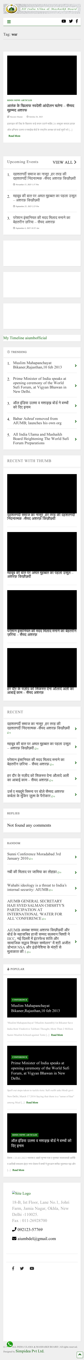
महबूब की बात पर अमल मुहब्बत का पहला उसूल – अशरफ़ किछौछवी (40, 575)
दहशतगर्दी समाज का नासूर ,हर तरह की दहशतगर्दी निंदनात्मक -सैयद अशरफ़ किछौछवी (41, 517)
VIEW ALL (63, 162)
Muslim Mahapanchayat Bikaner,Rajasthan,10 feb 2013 (35, 1008)
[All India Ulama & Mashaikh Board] (42, 13)
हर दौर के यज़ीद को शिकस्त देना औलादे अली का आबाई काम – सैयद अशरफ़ (40, 691)
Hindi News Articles (19, 100)
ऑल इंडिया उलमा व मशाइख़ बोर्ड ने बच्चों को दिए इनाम (41, 1143)
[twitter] (71, 21)
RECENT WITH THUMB (29, 461)
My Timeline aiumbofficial (25, 338)
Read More (14, 136)
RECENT (15, 712)
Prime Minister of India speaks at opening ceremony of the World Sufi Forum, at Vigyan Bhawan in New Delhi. (40, 1071)
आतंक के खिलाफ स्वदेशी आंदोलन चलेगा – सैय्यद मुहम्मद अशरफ (40, 108)
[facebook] (77, 21)
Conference (19, 999)
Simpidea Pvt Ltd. (30, 1351)
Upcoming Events (22, 162)
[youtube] (64, 21)
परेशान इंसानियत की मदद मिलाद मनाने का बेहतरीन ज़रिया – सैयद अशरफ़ (41, 633)
